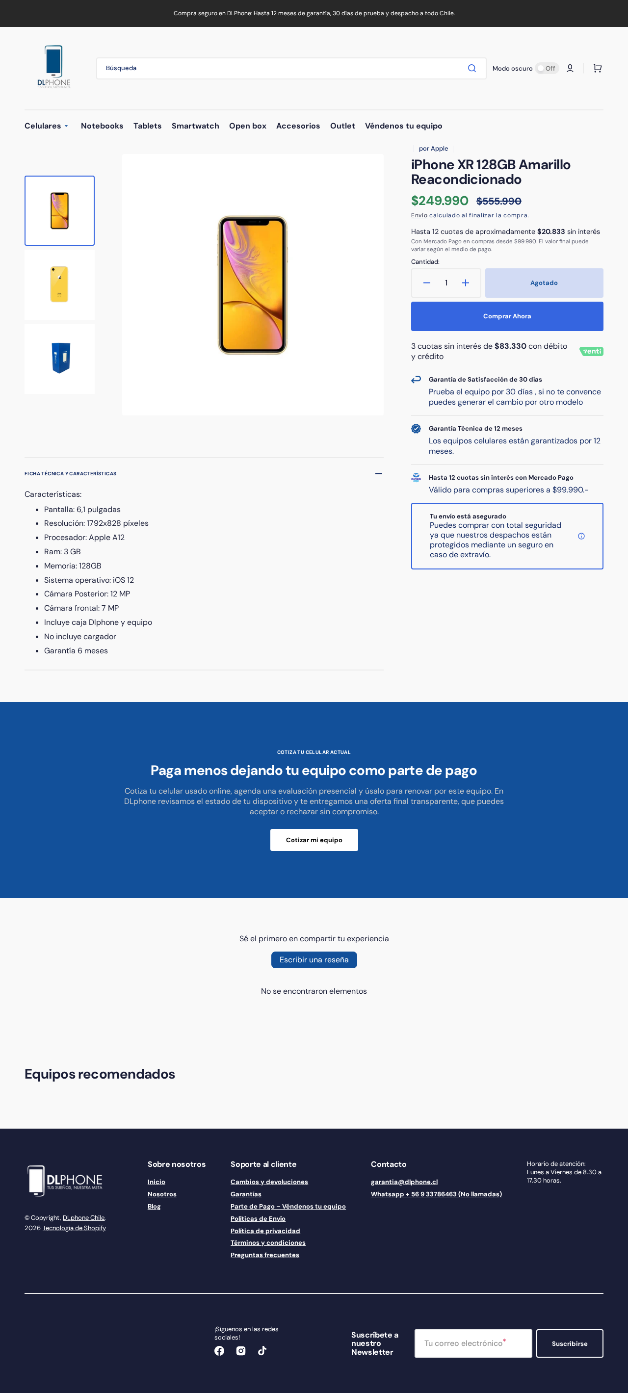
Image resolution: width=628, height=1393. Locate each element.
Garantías (246, 1194)
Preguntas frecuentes (265, 1255)
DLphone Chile (84, 1217)
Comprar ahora (507, 316)
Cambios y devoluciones (269, 1182)
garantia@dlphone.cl (404, 1182)
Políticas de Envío (258, 1218)
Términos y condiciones (268, 1242)
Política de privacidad (265, 1231)
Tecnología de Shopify (74, 1228)
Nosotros (162, 1194)
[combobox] (291, 68)
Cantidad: (425, 262)
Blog (154, 1206)
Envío (419, 215)
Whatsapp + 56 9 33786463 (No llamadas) (436, 1194)
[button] (570, 68)
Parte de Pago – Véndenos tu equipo (288, 1206)
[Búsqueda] (474, 68)
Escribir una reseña (314, 959)
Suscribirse (570, 1344)
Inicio (156, 1182)
